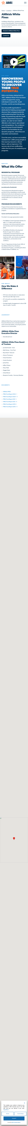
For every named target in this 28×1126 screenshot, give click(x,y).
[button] (14, 839)
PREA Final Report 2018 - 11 (10, 406)
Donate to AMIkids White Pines (11, 30)
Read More (6, 1109)
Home (3, 10)
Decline (7, 1113)
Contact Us (6, 35)
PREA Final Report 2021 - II (10, 401)
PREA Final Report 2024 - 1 (10, 394)
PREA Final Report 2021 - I (10, 399)
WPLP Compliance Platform (16, 1122)
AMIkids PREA (7, 391)
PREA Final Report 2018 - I (10, 404)
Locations (8, 10)
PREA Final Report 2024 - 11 (10, 396)
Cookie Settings (20, 1113)
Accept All (14, 1118)
